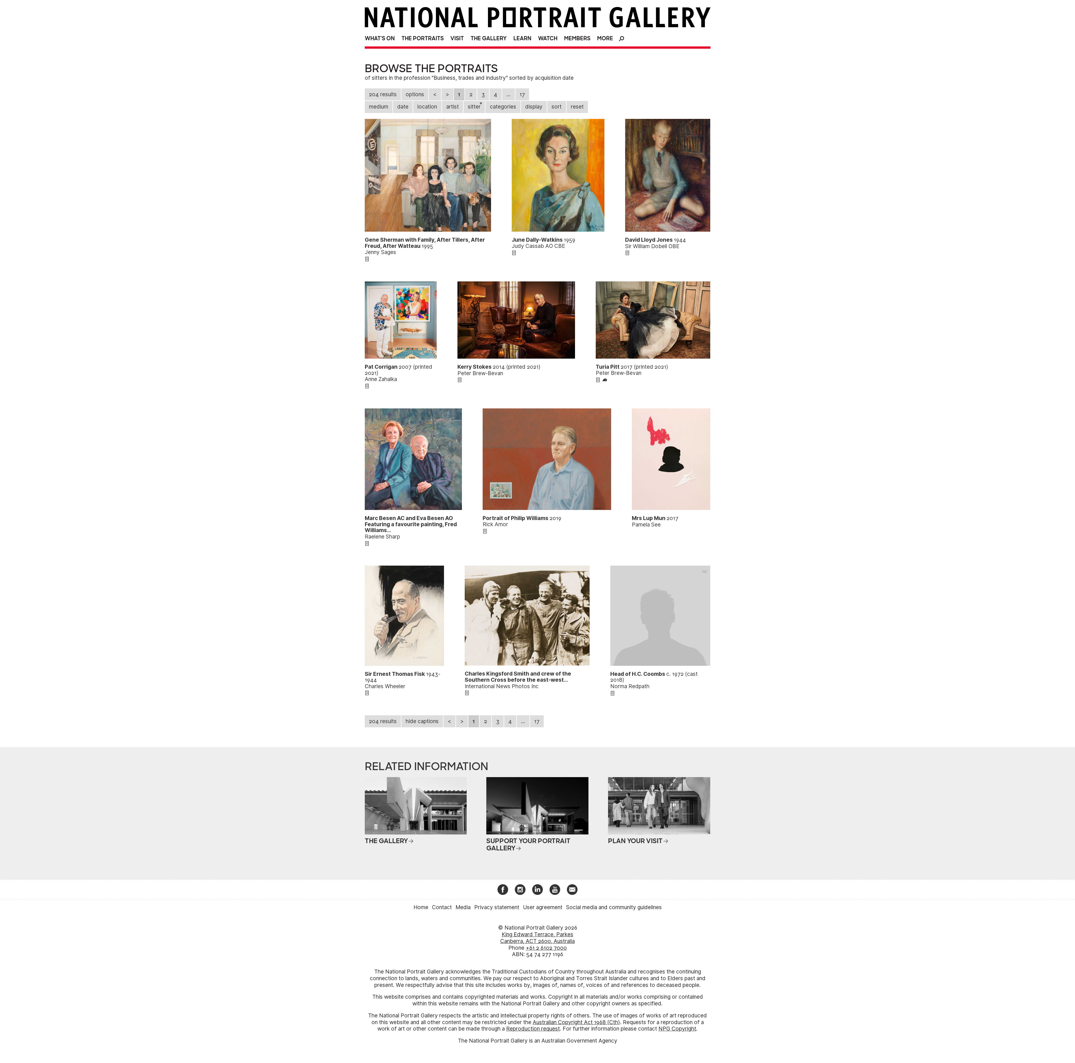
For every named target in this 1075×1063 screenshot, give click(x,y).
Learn (522, 38)
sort (556, 107)
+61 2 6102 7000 (546, 948)
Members (577, 38)
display (534, 107)
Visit (457, 38)
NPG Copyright (677, 1029)
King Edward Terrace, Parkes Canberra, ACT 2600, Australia (537, 937)
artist (452, 107)
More (605, 38)
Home (420, 907)
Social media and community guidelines (614, 907)
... (508, 94)
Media (463, 907)
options (415, 94)
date (402, 107)
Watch (547, 38)
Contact (442, 907)
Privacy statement (496, 907)
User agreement (542, 907)
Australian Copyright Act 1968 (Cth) (576, 1022)
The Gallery (489, 38)
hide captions (422, 721)
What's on (380, 38)
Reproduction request (533, 1029)
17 (522, 94)
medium (378, 107)
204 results (383, 94)
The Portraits (422, 38)
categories (503, 107)
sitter (475, 105)
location (427, 107)
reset (577, 107)
